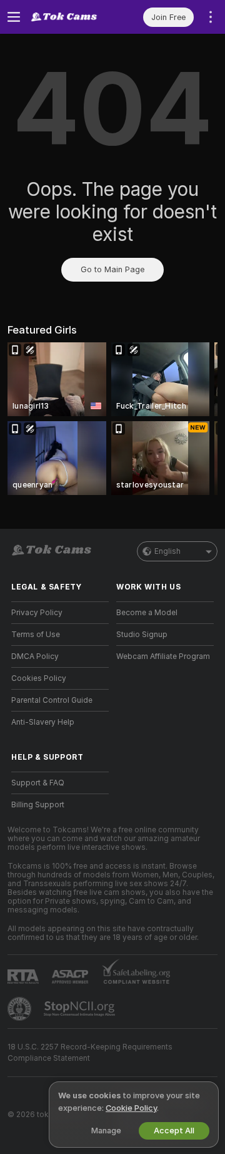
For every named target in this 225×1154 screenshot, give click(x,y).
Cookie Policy (131, 1108)
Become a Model (147, 612)
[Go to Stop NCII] (81, 1008)
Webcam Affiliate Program (163, 656)
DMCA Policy (35, 656)
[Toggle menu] (14, 17)
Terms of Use (35, 634)
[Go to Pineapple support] (21, 1009)
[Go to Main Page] (70, 17)
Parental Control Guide (51, 700)
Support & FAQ (37, 783)
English (167, 551)
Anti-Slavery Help (42, 722)
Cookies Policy (38, 678)
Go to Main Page (112, 269)
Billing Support (37, 804)
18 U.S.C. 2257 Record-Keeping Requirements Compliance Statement (90, 1053)
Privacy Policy (36, 612)
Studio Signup (142, 634)
